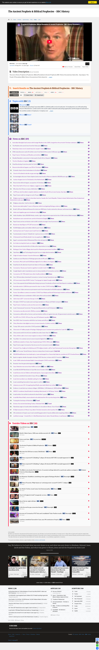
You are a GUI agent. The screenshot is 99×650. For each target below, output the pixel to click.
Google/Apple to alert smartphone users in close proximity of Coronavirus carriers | (39, 271)
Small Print (11, 636)
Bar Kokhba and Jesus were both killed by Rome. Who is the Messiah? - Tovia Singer (60, 570)
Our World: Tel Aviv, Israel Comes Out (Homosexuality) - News (38, 489)
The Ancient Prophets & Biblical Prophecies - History (35, 445)
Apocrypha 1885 (78, 601)
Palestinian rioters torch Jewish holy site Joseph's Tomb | (31, 148)
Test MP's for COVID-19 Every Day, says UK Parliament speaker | (34, 317)
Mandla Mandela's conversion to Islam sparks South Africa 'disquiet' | (34, 158)
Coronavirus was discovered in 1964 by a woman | (30, 311)
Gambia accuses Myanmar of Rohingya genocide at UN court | (33, 258)
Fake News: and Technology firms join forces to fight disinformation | (37, 252)
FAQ (31, 19)
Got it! (92, 2)
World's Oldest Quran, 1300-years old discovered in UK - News (38, 433)
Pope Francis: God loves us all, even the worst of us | (31, 305)
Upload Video (77, 66)
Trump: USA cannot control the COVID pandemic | (30, 326)
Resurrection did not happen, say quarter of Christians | (32, 182)
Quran (75, 608)
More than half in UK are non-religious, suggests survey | (32, 186)
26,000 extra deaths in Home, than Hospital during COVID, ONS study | (36, 342)
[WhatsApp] (97, 645)
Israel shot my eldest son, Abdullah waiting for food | (31, 379)
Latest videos (39, 582)
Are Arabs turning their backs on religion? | (28, 243)
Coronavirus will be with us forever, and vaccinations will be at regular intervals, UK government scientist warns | (48, 314)
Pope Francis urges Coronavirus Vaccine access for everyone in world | (36, 345)
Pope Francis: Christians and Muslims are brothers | (30, 155)
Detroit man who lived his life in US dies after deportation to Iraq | (34, 246)
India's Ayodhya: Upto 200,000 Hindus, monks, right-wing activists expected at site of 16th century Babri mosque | (48, 215)
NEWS (12, 588)
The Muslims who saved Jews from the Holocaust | (29, 145)
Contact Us (17, 634)
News (14, 19)
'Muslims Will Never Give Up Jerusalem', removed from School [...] (26, 603)
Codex (76, 606)
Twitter (82, 634)
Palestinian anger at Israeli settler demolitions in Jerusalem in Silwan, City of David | (39, 406)
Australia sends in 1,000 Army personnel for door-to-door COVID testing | (37, 286)
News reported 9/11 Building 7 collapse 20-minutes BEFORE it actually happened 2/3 (44, 464)
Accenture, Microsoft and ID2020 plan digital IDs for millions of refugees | (37, 261)
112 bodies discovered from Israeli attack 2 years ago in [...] (24, 612)
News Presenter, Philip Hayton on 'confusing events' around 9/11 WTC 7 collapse (43, 482)
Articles (19, 19)
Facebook (75, 634)
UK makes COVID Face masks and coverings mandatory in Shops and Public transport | (40, 302)
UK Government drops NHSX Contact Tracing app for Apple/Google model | (37, 280)
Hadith (76, 610)
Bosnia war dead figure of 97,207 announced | (29, 224)
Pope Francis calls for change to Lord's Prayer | (29, 195)
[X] (97, 642)
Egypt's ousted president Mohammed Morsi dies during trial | (33, 240)
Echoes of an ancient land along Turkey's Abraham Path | (32, 403)
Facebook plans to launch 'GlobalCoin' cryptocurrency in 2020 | (34, 234)
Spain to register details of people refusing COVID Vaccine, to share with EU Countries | (41, 357)
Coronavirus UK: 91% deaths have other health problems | (32, 274)
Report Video (85, 66)
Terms (23, 634)
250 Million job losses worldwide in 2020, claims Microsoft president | (35, 295)
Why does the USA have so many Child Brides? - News (35, 451)
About (9, 634)
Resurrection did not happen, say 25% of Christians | (30, 167)
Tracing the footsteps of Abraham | (26, 400)
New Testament (78, 598)
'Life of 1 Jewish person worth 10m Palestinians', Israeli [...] (24, 616)
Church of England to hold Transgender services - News (36, 495)
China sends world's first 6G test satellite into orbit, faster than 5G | (35, 332)
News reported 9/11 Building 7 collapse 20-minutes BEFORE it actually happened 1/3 (44, 457)
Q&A (13, 634)
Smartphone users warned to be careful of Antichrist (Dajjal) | (33, 218)
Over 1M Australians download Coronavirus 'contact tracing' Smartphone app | (38, 277)
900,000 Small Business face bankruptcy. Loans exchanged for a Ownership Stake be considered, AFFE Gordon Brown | (49, 354)
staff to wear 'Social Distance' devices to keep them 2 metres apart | (36, 351)
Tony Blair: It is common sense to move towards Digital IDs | (33, 339)
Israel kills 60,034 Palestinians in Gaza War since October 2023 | (34, 369)
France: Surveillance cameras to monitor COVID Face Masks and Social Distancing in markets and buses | (45, 292)
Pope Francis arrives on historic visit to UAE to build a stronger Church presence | (39, 221)
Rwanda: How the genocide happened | (27, 363)
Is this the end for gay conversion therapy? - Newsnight (36, 507)
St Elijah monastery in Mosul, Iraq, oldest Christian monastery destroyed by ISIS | (39, 410)
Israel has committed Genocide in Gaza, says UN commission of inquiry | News (42, 519)
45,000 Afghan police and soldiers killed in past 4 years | (32, 228)
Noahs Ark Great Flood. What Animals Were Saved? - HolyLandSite (80, 570)
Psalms (76, 594)
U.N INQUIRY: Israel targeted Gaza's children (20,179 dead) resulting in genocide (28, 595)
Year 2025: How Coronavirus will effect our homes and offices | (34, 320)
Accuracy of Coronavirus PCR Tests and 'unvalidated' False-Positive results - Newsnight (45, 513)
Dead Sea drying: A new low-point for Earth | (28, 164)
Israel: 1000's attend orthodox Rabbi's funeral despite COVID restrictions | (37, 360)
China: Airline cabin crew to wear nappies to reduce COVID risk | (34, 335)
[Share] (97, 648)
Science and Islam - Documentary (30, 439)
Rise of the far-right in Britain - (29, 501)
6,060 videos (47, 582)
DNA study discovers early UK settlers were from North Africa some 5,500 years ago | (39, 152)
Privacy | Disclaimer (30, 634)
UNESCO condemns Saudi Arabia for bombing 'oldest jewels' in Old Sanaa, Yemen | (39, 391)
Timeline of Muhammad (58, 599)
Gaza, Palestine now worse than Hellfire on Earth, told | (33, 366)
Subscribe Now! (37, 628)
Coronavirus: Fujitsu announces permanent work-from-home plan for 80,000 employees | (41, 289)
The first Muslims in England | (23, 161)
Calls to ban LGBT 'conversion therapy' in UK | (29, 298)
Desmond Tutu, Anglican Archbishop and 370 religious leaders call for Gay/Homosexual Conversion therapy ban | (48, 348)
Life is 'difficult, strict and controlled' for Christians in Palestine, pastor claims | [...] (37, 570)
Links (39, 19)
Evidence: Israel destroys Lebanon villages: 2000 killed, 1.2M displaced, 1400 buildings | (41, 388)
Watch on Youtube (68, 66)
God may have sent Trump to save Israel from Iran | (30, 231)
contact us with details (40, 540)
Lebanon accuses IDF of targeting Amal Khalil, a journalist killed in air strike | (37, 385)
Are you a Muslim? (57, 591)
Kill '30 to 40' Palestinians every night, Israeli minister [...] (23, 607)
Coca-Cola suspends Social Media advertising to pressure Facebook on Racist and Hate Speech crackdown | (46, 283)
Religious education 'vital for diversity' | (27, 203)
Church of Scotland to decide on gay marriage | (29, 173)
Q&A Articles (26, 19)
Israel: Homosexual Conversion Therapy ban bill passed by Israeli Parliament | (38, 308)
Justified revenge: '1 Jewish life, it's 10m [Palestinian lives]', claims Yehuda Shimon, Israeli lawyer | (43, 416)
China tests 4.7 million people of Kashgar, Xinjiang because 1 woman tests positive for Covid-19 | (43, 329)
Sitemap (38, 634)
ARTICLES (56, 588)
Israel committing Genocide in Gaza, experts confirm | (31, 382)
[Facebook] (97, 639)
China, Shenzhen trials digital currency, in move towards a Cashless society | (37, 323)
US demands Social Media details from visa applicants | (31, 237)
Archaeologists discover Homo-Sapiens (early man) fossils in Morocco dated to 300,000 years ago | (44, 176)
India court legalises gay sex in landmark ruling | (29, 212)
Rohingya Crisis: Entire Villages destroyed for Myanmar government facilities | (38, 249)
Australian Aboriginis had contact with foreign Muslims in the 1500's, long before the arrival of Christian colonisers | (48, 142)
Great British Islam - (26, 427)
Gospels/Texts (78, 603)
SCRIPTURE (77, 588)
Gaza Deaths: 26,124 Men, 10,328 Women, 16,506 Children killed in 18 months (28, 599)
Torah (75, 591)
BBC (26, 101)
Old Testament (78, 596)
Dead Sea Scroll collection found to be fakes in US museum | (33, 265)
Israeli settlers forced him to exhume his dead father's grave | (33, 394)
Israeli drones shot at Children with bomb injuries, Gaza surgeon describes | (37, 373)
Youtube (89, 634)
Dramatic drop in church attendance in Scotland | (30, 170)
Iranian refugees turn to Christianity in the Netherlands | (32, 179)
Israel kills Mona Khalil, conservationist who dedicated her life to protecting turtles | (40, 397)
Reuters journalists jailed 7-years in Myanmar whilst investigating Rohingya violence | (40, 206)
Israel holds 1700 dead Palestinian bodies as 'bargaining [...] (24, 610)
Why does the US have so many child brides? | (29, 189)
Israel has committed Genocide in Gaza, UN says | (30, 376)
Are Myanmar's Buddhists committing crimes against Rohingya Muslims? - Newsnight (44, 476)
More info (48, 2)
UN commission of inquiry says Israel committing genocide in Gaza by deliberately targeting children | (44, 413)
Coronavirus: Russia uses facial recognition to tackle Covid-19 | (34, 268)
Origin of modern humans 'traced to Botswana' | (29, 255)
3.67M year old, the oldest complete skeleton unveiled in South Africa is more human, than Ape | (43, 192)
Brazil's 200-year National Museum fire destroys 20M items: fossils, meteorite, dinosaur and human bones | (46, 209)
